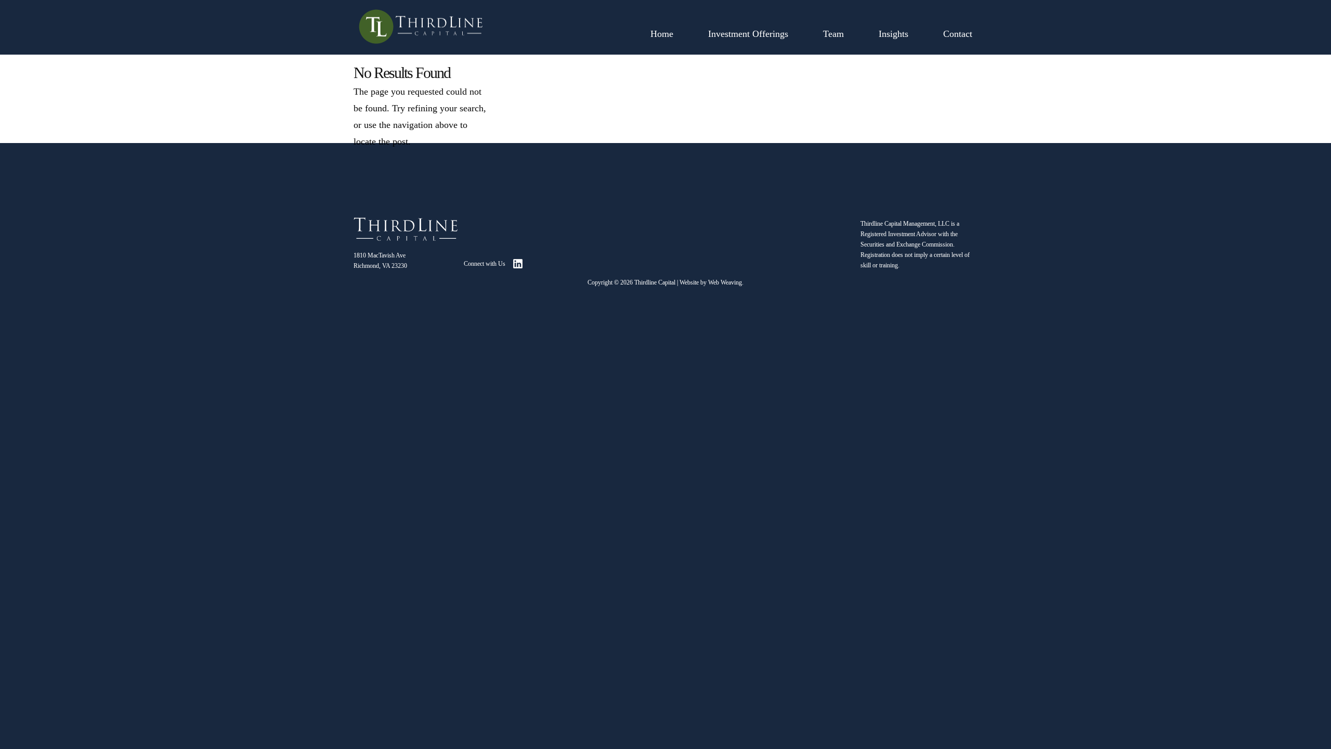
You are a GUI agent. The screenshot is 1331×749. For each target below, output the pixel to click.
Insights (893, 34)
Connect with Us (484, 263)
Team (833, 34)
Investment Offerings (748, 34)
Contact (957, 34)
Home (661, 34)
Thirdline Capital (654, 282)
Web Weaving (725, 282)
